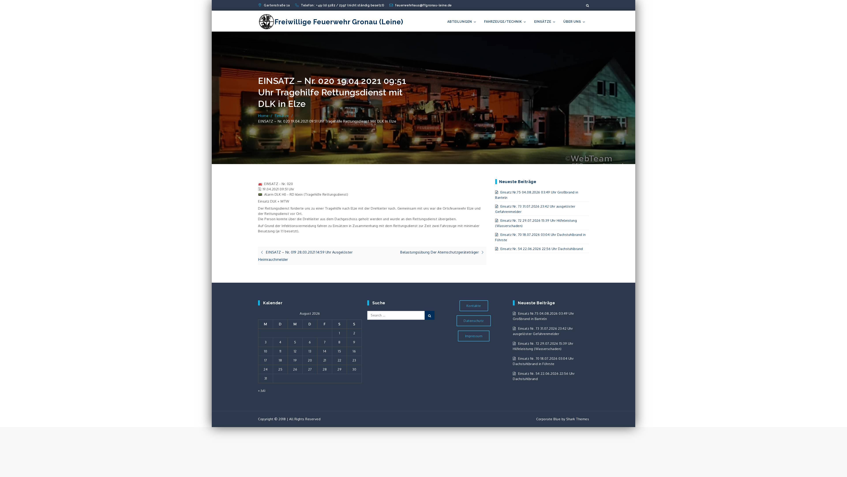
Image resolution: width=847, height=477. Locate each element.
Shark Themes (577, 419)
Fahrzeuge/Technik (503, 21)
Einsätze (542, 21)
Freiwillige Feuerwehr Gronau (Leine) (339, 22)
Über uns (572, 21)
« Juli (261, 390)
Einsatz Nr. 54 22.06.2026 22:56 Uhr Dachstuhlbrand (541, 249)
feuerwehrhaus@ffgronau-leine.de (423, 5)
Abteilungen (459, 21)
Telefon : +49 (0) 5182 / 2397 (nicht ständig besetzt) (343, 5)
